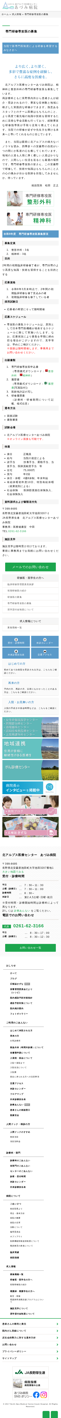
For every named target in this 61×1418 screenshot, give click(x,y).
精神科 (27, 375)
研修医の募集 (15, 597)
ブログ (13, 978)
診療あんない (22, 910)
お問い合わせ (9, 1344)
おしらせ (11, 965)
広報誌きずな (19, 984)
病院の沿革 (15, 1223)
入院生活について (18, 1067)
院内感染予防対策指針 (21, 998)
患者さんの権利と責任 (14, 1324)
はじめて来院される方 (21, 1030)
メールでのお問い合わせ (30, 567)
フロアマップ (17, 1094)
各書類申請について (20, 1053)
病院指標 (14, 1257)
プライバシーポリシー (14, 1351)
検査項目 (14, 1137)
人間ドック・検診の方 (18, 1124)
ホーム (5, 14)
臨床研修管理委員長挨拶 (21, 584)
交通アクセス (17, 1083)
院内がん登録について (14, 1330)
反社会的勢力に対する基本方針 (19, 1337)
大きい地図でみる (13, 871)
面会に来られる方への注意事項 (24, 1077)
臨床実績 (14, 1252)
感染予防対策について (21, 1003)
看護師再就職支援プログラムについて (27, 1301)
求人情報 (16, 14)
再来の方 (14, 1036)
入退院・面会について (21, 1058)
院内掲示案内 (17, 1008)
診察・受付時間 (18, 1176)
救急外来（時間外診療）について (27, 1047)
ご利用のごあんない (17, 1022)
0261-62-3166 (17, 531)
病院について (13, 1196)
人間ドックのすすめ (20, 1132)
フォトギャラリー (19, 1014)
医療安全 (14, 1115)
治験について (16, 1227)
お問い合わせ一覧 (30, 947)
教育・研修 (15, 1296)
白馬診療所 (15, 1041)
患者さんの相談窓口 (20, 1110)
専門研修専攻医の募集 (19, 603)
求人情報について (30, 621)
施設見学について (19, 1308)
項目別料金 (15, 1141)
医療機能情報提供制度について (24, 1241)
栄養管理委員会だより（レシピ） (21, 991)
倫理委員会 (15, 1232)
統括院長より (16, 1209)
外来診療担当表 (18, 1099)
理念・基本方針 (17, 1213)
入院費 (13, 1072)
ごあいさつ (15, 1204)
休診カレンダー (18, 1089)
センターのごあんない (21, 1171)
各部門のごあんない (20, 1166)
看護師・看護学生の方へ (22, 1291)
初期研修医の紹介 (17, 590)
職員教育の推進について (21, 1246)
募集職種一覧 (15, 627)
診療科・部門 (13, 1152)
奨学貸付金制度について (21, 609)
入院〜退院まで (17, 1063)
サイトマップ (9, 1358)
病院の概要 (15, 1218)
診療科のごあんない (20, 1160)
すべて (13, 973)
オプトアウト (16, 1236)
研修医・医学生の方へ (30, 578)
